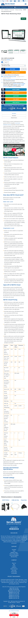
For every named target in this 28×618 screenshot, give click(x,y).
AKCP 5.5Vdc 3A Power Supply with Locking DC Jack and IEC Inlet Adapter (6, 500)
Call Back (16, 99)
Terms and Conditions (14, 555)
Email (15, 1)
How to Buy (14, 570)
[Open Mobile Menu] (25, 4)
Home (2, 9)
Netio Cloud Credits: (5, 64)
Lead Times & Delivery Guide (9, 76)
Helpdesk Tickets (14, 552)
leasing (14, 86)
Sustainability (14, 573)
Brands (14, 566)
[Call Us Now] (3, 1)
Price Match (16, 102)
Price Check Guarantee (10, 79)
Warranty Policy (14, 556)
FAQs (14, 551)
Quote (16, 96)
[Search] (7, 1)
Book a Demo (16, 89)
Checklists (14, 549)
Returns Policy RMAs (14, 553)
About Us (14, 563)
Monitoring (6, 9)
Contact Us (14, 567)
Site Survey (16, 92)
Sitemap (18, 602)
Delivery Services (14, 568)
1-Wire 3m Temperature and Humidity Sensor (15, 500)
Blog (14, 564)
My (11, 1)
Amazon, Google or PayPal (19, 83)
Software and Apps (18, 9)
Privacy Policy (14, 571)
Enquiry (19, 1)
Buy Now (12, 69)
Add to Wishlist (15, 72)
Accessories (12, 9)
